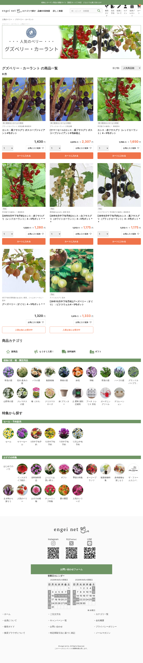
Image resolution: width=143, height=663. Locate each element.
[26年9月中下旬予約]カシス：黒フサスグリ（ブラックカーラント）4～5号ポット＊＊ (119, 218)
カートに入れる (24, 155)
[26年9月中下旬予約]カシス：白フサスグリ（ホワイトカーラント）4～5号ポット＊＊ (71, 218)
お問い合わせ (56, 626)
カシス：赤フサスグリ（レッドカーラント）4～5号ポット (117, 131)
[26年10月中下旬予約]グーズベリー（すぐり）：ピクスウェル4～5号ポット (71, 303)
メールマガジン (103, 633)
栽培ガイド (9, 626)
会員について (10, 620)
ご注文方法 (55, 614)
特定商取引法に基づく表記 (62, 633)
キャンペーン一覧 (58, 620)
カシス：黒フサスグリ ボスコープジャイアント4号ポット (23, 131)
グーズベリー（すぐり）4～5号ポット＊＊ (23, 304)
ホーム (7, 614)
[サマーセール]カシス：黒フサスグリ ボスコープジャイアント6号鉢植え (71, 131)
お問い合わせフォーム (71, 569)
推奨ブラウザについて (14, 633)
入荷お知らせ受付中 (24, 330)
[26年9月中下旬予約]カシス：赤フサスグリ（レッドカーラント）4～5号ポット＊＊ (23, 217)
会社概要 (100, 620)
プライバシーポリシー (106, 626)
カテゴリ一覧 (102, 614)
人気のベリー (7, 19)
